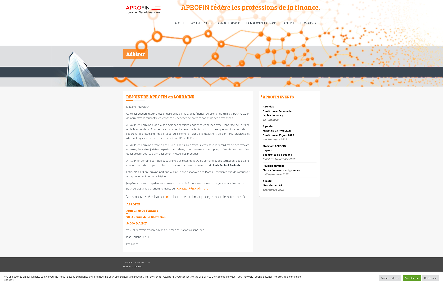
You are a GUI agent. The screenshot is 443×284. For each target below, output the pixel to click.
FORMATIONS (308, 23)
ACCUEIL (180, 23)
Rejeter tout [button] (430, 278)
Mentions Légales (132, 267)
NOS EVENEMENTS (201, 23)
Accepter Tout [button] (412, 278)
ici (167, 197)
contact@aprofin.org (193, 188)
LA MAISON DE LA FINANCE (262, 23)
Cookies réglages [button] (390, 278)
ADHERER (289, 23)
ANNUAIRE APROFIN (229, 23)
